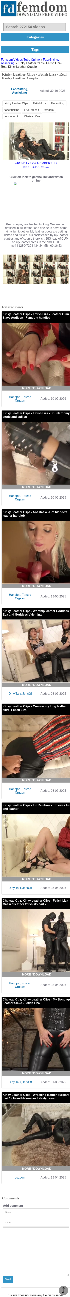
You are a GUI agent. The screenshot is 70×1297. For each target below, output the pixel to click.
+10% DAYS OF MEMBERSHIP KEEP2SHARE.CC (36, 165)
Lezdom (20, 1177)
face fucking (11, 109)
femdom (49, 109)
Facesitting (57, 103)
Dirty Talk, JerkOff (20, 693)
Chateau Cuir (32, 116)
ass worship (11, 116)
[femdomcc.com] (35, 9)
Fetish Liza (39, 103)
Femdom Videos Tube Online (20, 59)
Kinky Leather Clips (16, 103)
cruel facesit (31, 109)
